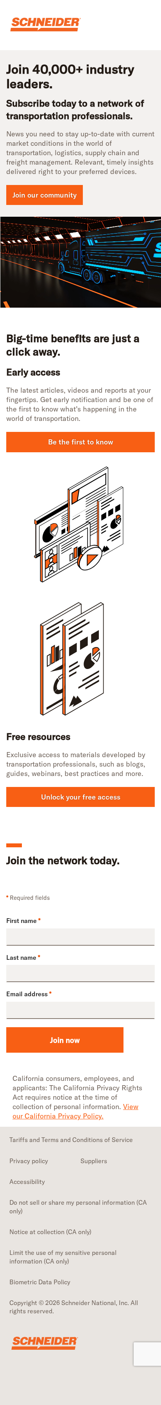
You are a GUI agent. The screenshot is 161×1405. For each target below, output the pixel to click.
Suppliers (93, 1161)
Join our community (45, 194)
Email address (29, 993)
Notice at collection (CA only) (50, 1232)
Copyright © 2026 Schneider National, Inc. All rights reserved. (73, 1307)
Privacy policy (28, 1161)
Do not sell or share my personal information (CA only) (78, 1206)
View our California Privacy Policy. (75, 1111)
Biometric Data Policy (39, 1282)
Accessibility (27, 1182)
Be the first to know (80, 441)
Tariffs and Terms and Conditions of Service (71, 1140)
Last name (23, 957)
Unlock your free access (80, 796)
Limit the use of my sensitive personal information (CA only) (62, 1257)
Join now (65, 1040)
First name (23, 920)
